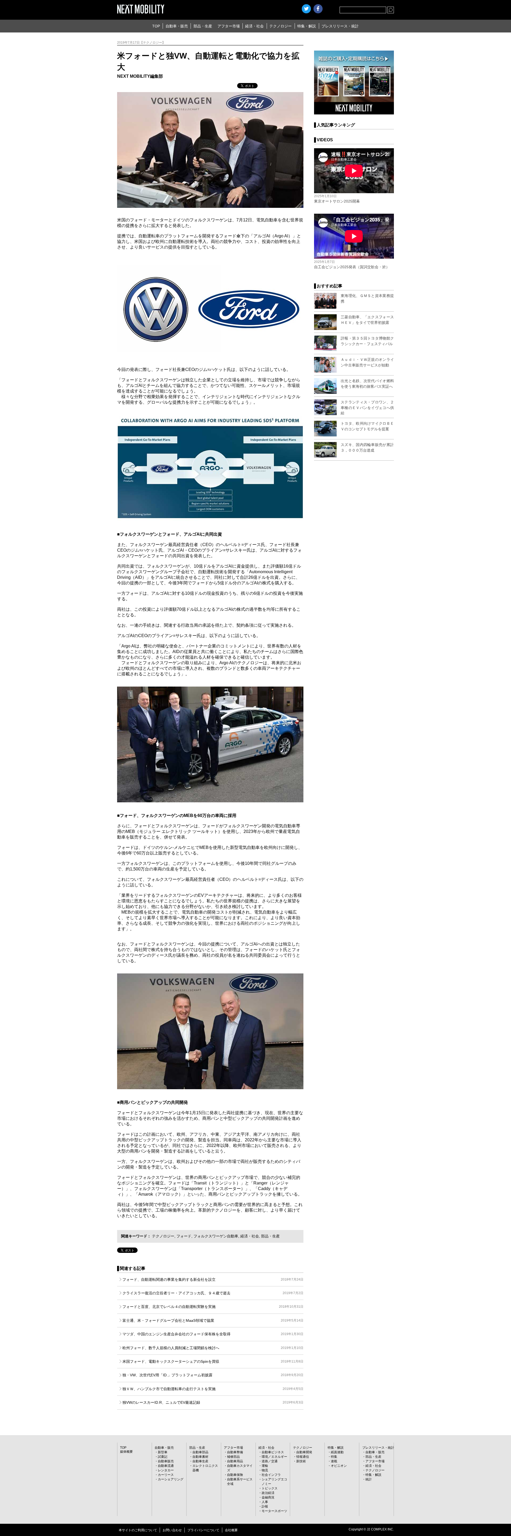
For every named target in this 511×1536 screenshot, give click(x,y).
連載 (334, 1461)
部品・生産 (202, 26)
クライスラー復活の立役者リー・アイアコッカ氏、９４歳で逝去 (212, 1293)
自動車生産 (200, 1461)
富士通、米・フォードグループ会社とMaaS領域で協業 (212, 1320)
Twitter (306, 8)
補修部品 (233, 1457)
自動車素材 (200, 1457)
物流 (265, 1470)
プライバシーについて (203, 1530)
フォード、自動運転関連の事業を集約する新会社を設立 (212, 1279)
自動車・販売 (177, 26)
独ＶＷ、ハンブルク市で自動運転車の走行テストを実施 (212, 1389)
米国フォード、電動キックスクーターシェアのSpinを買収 (212, 1361)
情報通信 (302, 1457)
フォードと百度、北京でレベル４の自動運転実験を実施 (212, 1306)
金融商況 (268, 1497)
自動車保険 (235, 1475)
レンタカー (166, 1470)
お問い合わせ (172, 1530)
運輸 (265, 1466)
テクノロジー (280, 26)
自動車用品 (235, 1461)
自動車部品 (200, 1452)
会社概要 (231, 1530)
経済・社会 (254, 26)
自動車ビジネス (273, 1452)
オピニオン (339, 1466)
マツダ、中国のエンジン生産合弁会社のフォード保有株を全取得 (212, 1334)
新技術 (301, 1461)
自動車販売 (166, 1461)
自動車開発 (304, 1452)
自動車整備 (235, 1452)
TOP (156, 26)
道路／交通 (270, 1461)
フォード (183, 1236)
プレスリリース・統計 (340, 26)
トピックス (270, 1488)
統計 (368, 1479)
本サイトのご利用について (138, 1530)
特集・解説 (306, 26)
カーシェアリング (170, 1479)
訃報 (265, 1506)
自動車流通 (166, 1466)
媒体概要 (126, 1452)
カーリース (166, 1475)
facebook (318, 8)
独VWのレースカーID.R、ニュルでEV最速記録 (212, 1402)
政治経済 (268, 1493)
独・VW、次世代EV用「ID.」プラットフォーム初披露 (212, 1375)
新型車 (162, 1452)
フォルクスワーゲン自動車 (215, 1236)
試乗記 (162, 1457)
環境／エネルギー (274, 1457)
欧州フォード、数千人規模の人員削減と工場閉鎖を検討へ (212, 1348)
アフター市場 (228, 26)
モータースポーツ (274, 1511)
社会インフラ (271, 1475)
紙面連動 (337, 1452)
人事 (265, 1502)
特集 (334, 1457)
